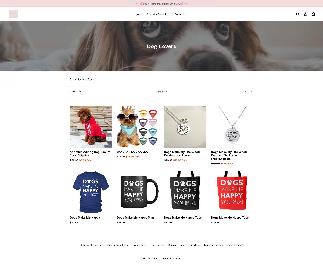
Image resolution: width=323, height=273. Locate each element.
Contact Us (181, 14)
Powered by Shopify (171, 258)
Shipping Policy (177, 245)
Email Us (195, 245)
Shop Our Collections (159, 14)
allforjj (154, 258)
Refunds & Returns (90, 245)
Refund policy (235, 245)
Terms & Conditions (117, 245)
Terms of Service (213, 245)
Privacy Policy (139, 245)
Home (139, 14)
